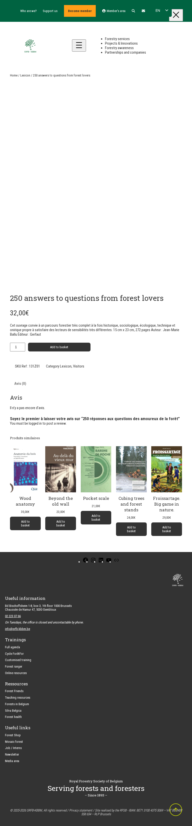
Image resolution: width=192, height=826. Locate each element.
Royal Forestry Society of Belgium (96, 781)
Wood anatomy (25, 501)
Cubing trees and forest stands (131, 504)
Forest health (13, 717)
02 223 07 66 (13, 616)
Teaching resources (17, 697)
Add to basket (59, 347)
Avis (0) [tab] (20, 383)
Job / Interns (13, 748)
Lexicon (25, 75)
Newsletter (12, 754)
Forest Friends (14, 691)
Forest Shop (13, 735)
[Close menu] (176, 15)
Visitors (78, 366)
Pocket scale (96, 498)
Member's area (115, 11)
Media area (12, 761)
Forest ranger (13, 666)
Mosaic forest (14, 742)
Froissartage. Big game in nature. (166, 504)
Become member (80, 11)
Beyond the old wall (60, 501)
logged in (35, 423)
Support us (50, 11)
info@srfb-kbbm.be (17, 629)
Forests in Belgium (17, 704)
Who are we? (28, 11)
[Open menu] (79, 45)
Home (14, 75)
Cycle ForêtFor (14, 654)
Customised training (18, 660)
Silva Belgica (13, 710)
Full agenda (12, 647)
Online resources (16, 673)
